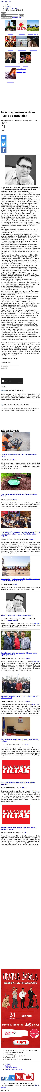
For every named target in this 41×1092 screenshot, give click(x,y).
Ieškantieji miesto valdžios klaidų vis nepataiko (16, 615)
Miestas (15, 460)
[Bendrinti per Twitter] (3, 146)
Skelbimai (8, 1066)
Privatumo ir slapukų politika (13, 1069)
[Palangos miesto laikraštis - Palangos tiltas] (6, 1)
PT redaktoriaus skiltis (12, 620)
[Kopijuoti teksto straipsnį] (3, 129)
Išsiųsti (4, 386)
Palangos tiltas (16, 17)
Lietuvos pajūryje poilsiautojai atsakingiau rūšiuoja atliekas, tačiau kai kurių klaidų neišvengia (20, 579)
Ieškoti (21, 15)
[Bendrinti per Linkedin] (3, 140)
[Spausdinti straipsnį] (3, 134)
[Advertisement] (20, 96)
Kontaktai (7, 6)
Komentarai (36, 623)
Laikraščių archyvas (11, 8)
